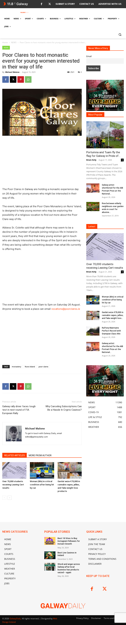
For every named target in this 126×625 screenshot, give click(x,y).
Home (5, 42)
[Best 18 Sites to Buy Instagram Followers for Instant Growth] (49, 541)
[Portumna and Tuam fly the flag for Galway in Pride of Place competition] (105, 134)
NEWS (14, 42)
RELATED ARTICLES (14, 455)
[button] (120, 34)
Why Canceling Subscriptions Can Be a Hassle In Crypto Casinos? (63, 408)
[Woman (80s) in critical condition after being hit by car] (42, 470)
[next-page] (10, 498)
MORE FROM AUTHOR (40, 455)
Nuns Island (30, 366)
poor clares (43, 366)
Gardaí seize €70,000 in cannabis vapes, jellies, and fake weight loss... (112, 315)
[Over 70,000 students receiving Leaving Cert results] (14, 470)
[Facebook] (41, 4)
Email (89, 56)
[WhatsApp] (28, 79)
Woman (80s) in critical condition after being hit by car (42, 484)
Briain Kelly (91, 160)
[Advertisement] (42, 163)
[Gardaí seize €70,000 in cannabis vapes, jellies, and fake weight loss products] (70, 470)
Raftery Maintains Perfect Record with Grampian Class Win (111, 331)
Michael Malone (12, 72)
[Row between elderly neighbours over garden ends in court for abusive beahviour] (92, 206)
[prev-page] (4, 498)
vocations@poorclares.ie (65, 308)
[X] (49, 4)
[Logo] (24, 12)
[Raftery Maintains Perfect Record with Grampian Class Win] (92, 331)
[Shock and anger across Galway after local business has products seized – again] (49, 567)
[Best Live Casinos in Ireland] (49, 555)
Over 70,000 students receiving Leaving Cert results (13, 484)
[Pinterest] (20, 79)
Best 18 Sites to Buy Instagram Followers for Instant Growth (69, 541)
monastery (16, 366)
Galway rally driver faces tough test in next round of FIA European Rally (19, 410)
